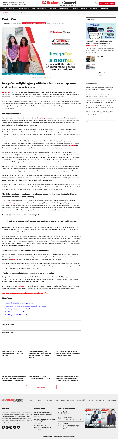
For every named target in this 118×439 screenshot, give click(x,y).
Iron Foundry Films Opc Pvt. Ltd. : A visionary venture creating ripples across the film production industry (68, 353)
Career (90, 400)
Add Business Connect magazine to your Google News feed (25, 293)
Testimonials (104, 8)
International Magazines (107, 3)
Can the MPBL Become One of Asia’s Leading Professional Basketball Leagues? (43, 413)
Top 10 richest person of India (15, 312)
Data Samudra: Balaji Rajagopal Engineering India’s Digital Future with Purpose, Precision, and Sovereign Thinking (40, 354)
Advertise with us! (52, 400)
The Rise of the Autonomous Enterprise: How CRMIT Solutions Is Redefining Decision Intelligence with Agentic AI (14, 378)
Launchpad (74, 8)
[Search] (96, 3)
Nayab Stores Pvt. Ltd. (102, 73)
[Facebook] (3, 427)
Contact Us (112, 400)
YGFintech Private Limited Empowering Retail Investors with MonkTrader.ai (99, 42)
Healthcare (84, 8)
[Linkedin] (10, 427)
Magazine (11, 8)
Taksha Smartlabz (101, 65)
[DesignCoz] (40, 75)
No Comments (52, 23)
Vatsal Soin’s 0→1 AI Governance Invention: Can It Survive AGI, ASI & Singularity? (12, 353)
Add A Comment (41, 387)
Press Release (41, 8)
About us (40, 400)
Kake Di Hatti (100, 56)
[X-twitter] (14, 427)
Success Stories (63, 8)
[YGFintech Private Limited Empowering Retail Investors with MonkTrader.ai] (101, 31)
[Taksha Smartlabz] (90, 67)
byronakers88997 (8, 23)
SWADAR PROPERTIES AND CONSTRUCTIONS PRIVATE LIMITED (40, 377)
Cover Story (94, 8)
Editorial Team (100, 400)
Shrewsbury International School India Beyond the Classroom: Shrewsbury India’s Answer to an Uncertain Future (67, 378)
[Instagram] (7, 427)
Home (32, 400)
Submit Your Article (67, 400)
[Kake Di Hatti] (90, 59)
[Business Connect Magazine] (59, 3)
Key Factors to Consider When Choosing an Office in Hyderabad (44, 420)
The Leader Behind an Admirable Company (34, 23)
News (4, 8)
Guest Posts (52, 8)
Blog (33, 8)
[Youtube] (18, 427)
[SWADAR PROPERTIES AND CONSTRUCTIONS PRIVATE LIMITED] (41, 367)
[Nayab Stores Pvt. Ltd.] (90, 75)
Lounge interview (24, 8)
